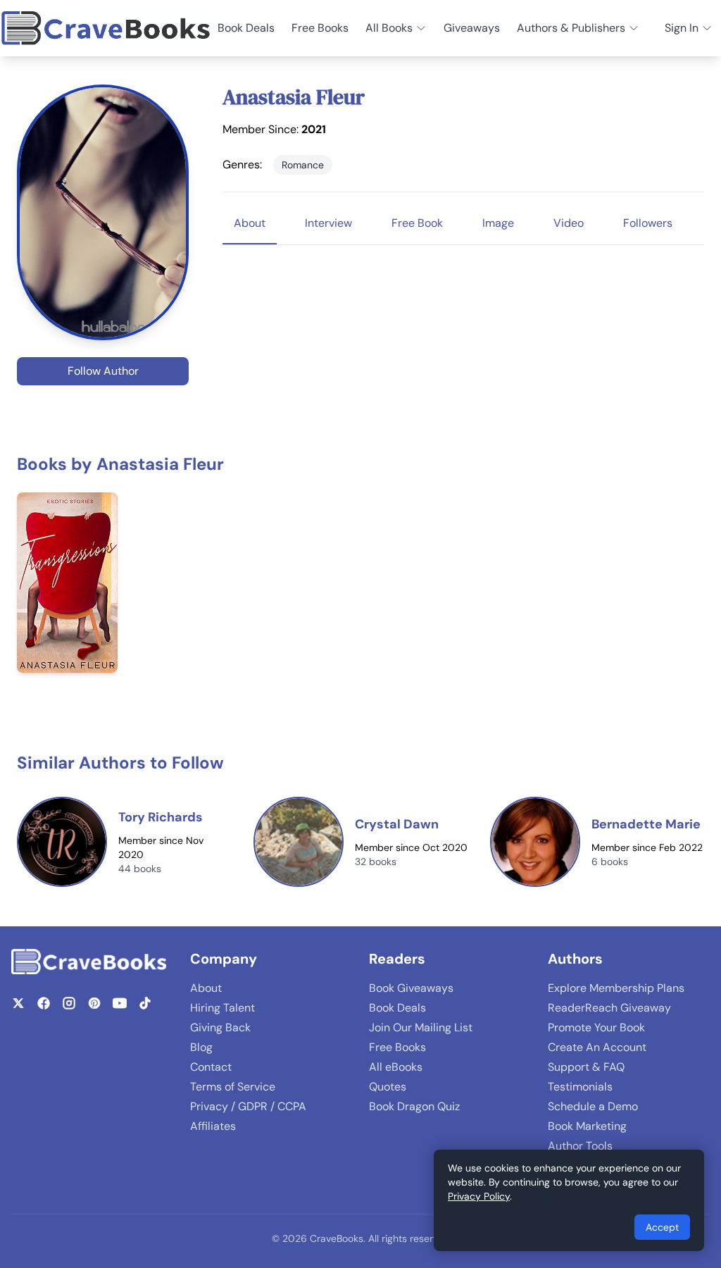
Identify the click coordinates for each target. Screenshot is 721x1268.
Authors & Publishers (571, 27)
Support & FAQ (586, 1066)
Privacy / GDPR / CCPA (248, 1106)
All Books (389, 27)
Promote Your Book (596, 1027)
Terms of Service (232, 1086)
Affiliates (213, 1126)
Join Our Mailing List (420, 1027)
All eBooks (395, 1066)
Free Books (320, 27)
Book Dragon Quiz (414, 1106)
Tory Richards (160, 817)
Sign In (681, 27)
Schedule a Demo (593, 1106)
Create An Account (597, 1047)
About (206, 988)
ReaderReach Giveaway (609, 1007)
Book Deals (246, 27)
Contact (211, 1066)
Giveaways (472, 27)
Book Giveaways (411, 988)
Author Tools (580, 1145)
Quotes (387, 1086)
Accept (662, 1227)
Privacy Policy (479, 1196)
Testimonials (580, 1086)
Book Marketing (587, 1126)
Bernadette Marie (646, 824)
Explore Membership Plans (616, 988)
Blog (201, 1047)
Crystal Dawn (397, 824)
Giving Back (220, 1027)
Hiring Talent (222, 1007)
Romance (303, 164)
